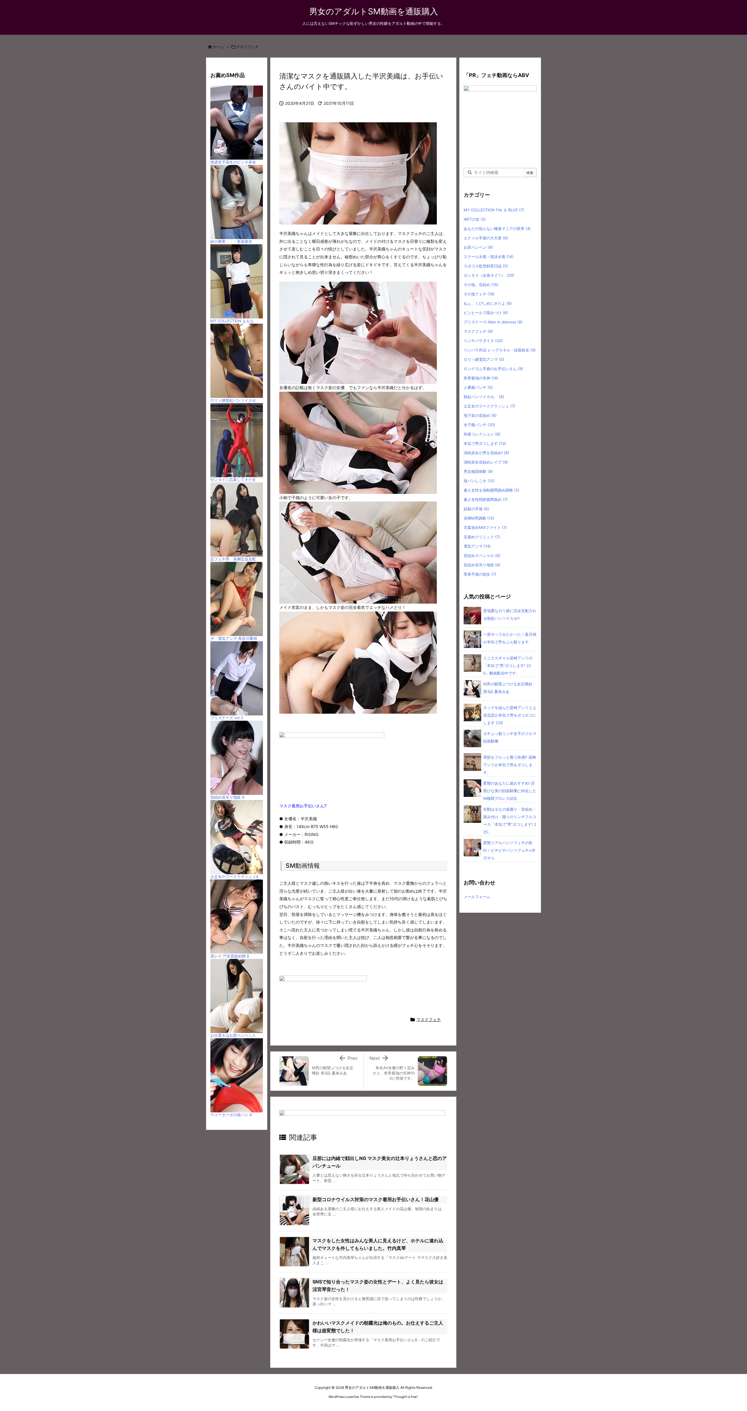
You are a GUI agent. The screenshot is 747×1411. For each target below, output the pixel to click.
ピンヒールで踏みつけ (486, 312)
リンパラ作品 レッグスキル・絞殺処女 (500, 350)
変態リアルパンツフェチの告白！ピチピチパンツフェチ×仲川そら (509, 850)
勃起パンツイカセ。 (484, 396)
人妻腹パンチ (478, 387)
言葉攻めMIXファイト (485, 527)
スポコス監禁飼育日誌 (486, 266)
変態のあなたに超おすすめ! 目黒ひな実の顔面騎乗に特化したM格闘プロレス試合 (509, 791)
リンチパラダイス (483, 340)
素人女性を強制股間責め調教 (491, 490)
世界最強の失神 (481, 378)
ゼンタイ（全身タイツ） (489, 275)
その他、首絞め (481, 284)
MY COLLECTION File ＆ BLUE (494, 210)
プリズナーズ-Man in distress (493, 322)
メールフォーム (477, 896)
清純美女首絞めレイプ (486, 462)
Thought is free (405, 1397)
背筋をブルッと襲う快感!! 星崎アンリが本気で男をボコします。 (509, 765)
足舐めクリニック (482, 536)
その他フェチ (479, 294)
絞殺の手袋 (476, 508)
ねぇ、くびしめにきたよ (488, 303)
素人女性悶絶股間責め (486, 499)
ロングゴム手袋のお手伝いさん (493, 368)
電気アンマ (477, 546)
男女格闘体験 (478, 471)
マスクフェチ (247, 46)
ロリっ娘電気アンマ (484, 359)
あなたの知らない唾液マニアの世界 (497, 228)
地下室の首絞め (480, 415)
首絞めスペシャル (482, 555)
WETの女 (475, 219)
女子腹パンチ (479, 424)
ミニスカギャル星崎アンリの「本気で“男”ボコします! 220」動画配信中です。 (508, 665)
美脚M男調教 (479, 518)
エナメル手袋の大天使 (486, 238)
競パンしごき (479, 480)
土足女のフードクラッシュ (489, 406)
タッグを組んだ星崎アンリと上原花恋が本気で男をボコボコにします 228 (509, 715)
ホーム (218, 46)
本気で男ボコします (485, 443)
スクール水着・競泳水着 (489, 256)
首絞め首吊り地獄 (482, 564)
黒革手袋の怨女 (480, 574)
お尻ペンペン (478, 247)
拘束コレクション (482, 434)
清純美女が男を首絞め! (486, 452)
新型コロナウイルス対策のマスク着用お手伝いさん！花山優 (376, 1199)
